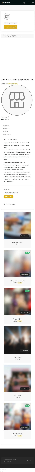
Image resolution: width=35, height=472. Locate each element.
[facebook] (28, 461)
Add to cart (25, 236)
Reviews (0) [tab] (6, 128)
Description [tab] (6, 125)
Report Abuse (5, 119)
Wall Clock (17, 395)
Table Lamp (17, 357)
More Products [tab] (7, 134)
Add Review (8, 197)
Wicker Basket (17, 434)
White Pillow (17, 319)
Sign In (24, 2)
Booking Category (12, 84)
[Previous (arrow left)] (0, 471)
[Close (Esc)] (5, 469)
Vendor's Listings (10, 27)
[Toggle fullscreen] (2, 469)
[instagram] (30, 461)
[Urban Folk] (6, 2)
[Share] (3, 469)
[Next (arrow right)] (2, 471)
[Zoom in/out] (0, 469)
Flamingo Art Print (17, 243)
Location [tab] (5, 131)
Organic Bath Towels (17, 281)
